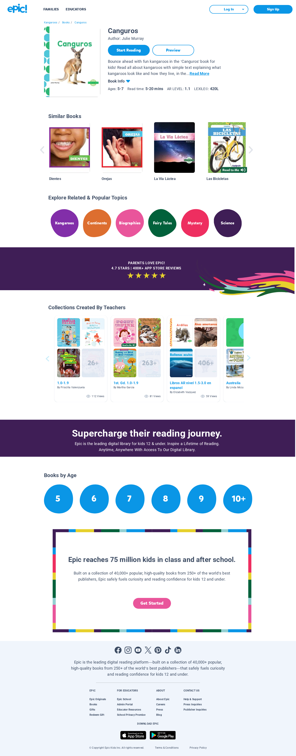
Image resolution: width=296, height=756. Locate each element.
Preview (173, 50)
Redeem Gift (96, 714)
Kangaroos (50, 22)
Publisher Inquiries (195, 709)
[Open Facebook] (118, 650)
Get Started (151, 603)
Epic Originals (97, 699)
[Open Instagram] (128, 650)
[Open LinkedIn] (177, 650)
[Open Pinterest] (158, 650)
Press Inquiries (193, 704)
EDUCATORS (76, 9)
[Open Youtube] (138, 650)
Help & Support (193, 699)
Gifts (92, 709)
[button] (80, 358)
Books (66, 22)
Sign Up (273, 9)
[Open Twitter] (148, 650)
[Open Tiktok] (167, 650)
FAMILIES (51, 9)
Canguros (80, 22)
